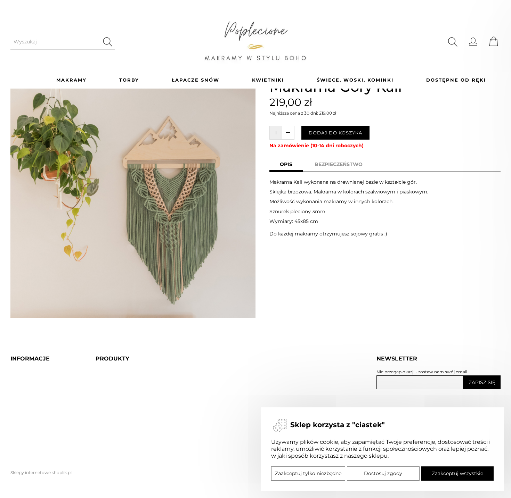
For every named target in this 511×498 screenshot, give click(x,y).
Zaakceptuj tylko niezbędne (308, 473)
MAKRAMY (71, 80)
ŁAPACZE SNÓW (195, 80)
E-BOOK (107, 490)
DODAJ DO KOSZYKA (335, 132)
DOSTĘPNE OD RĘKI (456, 80)
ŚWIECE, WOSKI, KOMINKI (355, 80)
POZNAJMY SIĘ (31, 408)
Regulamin (25, 462)
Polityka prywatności (39, 449)
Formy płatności (32, 435)
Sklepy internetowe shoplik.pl (41, 472)
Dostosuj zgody (383, 473)
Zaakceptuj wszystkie (457, 473)
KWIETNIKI (268, 80)
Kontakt (21, 476)
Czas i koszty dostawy (40, 422)
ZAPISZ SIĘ (482, 382)
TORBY (129, 80)
